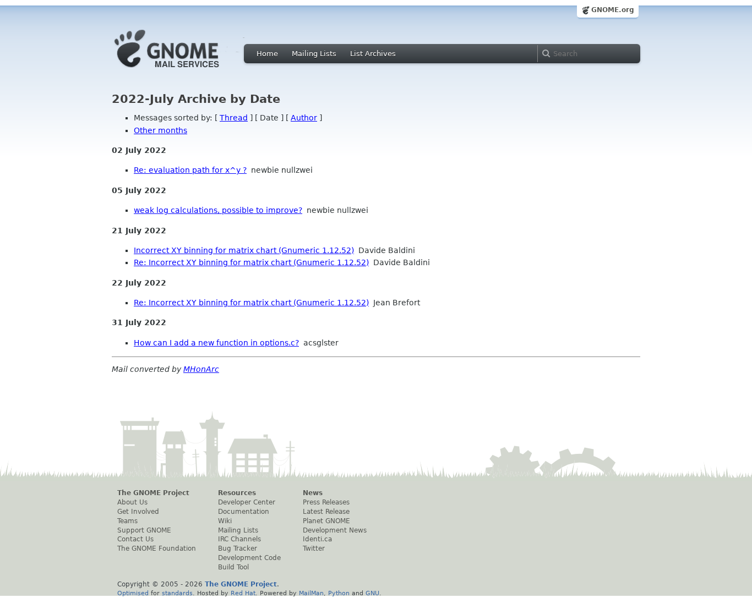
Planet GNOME (326, 521)
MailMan (311, 593)
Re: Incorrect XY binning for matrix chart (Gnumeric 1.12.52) (251, 262)
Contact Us (135, 539)
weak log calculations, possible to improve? (218, 210)
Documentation (243, 511)
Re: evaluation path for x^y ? (190, 170)
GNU (372, 593)
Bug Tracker (237, 548)
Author (304, 117)
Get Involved (138, 511)
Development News (335, 530)
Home (267, 54)
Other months (160, 130)
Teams (127, 521)
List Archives (373, 54)
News (313, 493)
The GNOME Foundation (156, 548)
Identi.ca (317, 539)
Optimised (133, 593)
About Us (132, 502)
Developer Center (246, 502)
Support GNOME (144, 530)
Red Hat (243, 593)
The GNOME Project (153, 493)
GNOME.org (612, 10)
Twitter (314, 548)
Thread (234, 117)
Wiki (225, 521)
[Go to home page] (183, 70)
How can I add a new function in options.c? (216, 342)
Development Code (249, 558)
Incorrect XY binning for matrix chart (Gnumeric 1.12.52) (244, 250)
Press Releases (326, 502)
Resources (237, 493)
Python (339, 593)
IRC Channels (239, 539)
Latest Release (326, 511)
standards (177, 593)
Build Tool (233, 567)
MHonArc (201, 369)
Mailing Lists (314, 54)
